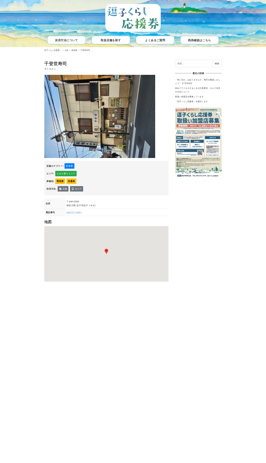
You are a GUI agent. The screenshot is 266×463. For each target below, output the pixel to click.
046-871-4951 (74, 212)
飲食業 (69, 165)
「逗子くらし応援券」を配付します (191, 101)
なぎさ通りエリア (66, 173)
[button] (106, 251)
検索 (217, 63)
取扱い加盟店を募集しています (189, 96)
